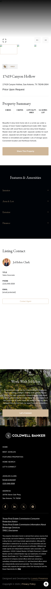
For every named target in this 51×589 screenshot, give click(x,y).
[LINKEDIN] (14, 506)
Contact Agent (25, 301)
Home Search (8, 462)
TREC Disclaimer (10, 530)
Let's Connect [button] (26, 413)
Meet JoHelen (9, 452)
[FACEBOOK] (5, 506)
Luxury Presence (39, 578)
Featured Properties (12, 457)
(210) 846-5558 (8, 284)
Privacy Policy (29, 584)
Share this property (25, 151)
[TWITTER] (23, 506)
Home (5, 447)
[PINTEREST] (33, 506)
